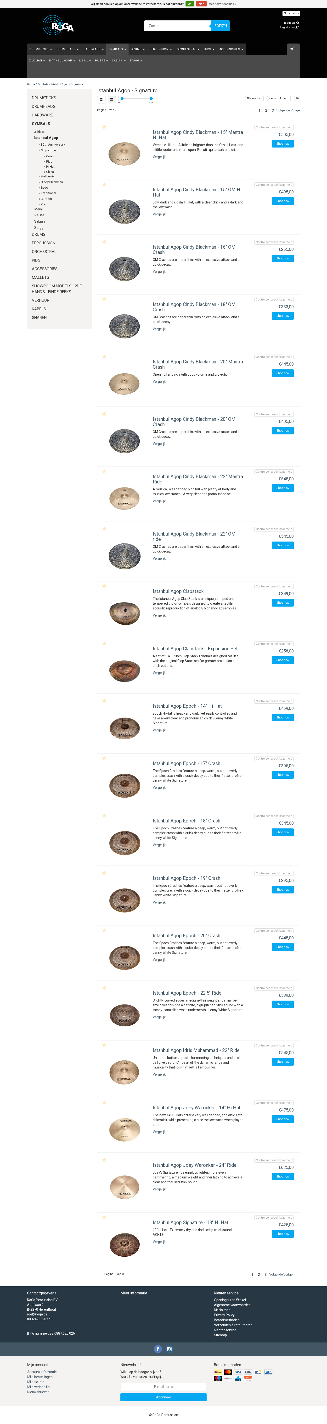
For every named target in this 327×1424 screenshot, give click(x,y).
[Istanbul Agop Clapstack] (124, 613)
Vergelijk (159, 157)
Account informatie (42, 1372)
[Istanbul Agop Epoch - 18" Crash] (124, 843)
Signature (77, 84)
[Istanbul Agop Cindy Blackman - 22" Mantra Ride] (124, 498)
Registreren (287, 27)
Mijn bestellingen (40, 1377)
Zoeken (220, 26)
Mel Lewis (48, 176)
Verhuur (40, 300)
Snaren (39, 317)
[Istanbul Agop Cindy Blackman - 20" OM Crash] (124, 441)
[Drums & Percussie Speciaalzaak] (58, 25)
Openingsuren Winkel (230, 1300)
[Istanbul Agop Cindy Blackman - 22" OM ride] (124, 556)
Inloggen (289, 22)
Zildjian (36, 60)
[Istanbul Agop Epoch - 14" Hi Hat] (124, 728)
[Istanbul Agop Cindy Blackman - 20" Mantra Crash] (124, 384)
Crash (50, 156)
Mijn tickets (35, 1382)
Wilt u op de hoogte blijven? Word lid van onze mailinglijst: (142, 1374)
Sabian (117, 60)
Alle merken (254, 98)
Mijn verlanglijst (39, 1387)
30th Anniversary (53, 144)
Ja (190, 4)
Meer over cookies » (223, 4)
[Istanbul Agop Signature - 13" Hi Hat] (124, 1244)
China (50, 172)
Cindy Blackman (52, 182)
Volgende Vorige (288, 110)
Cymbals (116, 49)
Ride (49, 161)
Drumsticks (39, 49)
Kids (208, 49)
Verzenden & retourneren (233, 1325)
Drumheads (66, 49)
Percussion (159, 49)
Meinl (84, 60)
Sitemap (220, 1335)
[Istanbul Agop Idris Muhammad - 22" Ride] (124, 1072)
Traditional (48, 193)
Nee (201, 4)
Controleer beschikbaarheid (274, 127)
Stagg (135, 60)
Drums (136, 49)
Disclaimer (222, 1310)
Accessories (230, 49)
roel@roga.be (37, 1314)
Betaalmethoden (227, 1320)
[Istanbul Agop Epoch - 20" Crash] (124, 957)
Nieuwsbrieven (38, 1392)
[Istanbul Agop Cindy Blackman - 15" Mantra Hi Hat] (124, 154)
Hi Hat (50, 166)
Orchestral (187, 49)
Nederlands (291, 13)
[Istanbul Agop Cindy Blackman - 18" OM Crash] (124, 326)
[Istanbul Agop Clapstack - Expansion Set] (124, 671)
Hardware (92, 49)
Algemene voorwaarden (232, 1305)
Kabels (39, 309)
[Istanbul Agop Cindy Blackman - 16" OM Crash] (124, 269)
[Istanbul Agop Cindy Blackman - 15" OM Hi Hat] (124, 212)
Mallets (40, 277)
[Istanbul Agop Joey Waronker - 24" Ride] (124, 1187)
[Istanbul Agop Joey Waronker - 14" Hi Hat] (124, 1130)
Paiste (100, 60)
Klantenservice (225, 1330)
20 (297, 98)
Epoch (45, 187)
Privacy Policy (224, 1315)
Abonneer (163, 1397)
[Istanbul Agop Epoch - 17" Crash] (124, 785)
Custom (46, 199)
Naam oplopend (279, 98)
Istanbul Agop (61, 60)
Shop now (282, 143)
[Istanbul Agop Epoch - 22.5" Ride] (124, 1015)
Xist (43, 204)
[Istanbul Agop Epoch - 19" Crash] (124, 900)
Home (31, 84)
